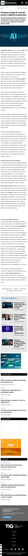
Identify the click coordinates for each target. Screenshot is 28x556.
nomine (3, 313)
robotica (3, 492)
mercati (15, 289)
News (2, 8)
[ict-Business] (9, 3)
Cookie (14, 538)
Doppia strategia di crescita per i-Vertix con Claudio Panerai (20, 317)
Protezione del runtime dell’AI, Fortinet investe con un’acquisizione (19, 330)
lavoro (2, 378)
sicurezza (4, 301)
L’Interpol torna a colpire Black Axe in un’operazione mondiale (20, 305)
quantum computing (5, 462)
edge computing (7, 289)
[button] (22, 3)
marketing (3, 472)
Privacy (14, 535)
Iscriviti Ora (7, 517)
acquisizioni (4, 338)
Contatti (14, 541)
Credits (14, 545)
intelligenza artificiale (14, 290)
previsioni (23, 289)
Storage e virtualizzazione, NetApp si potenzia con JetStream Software (20, 343)
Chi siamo (14, 531)
